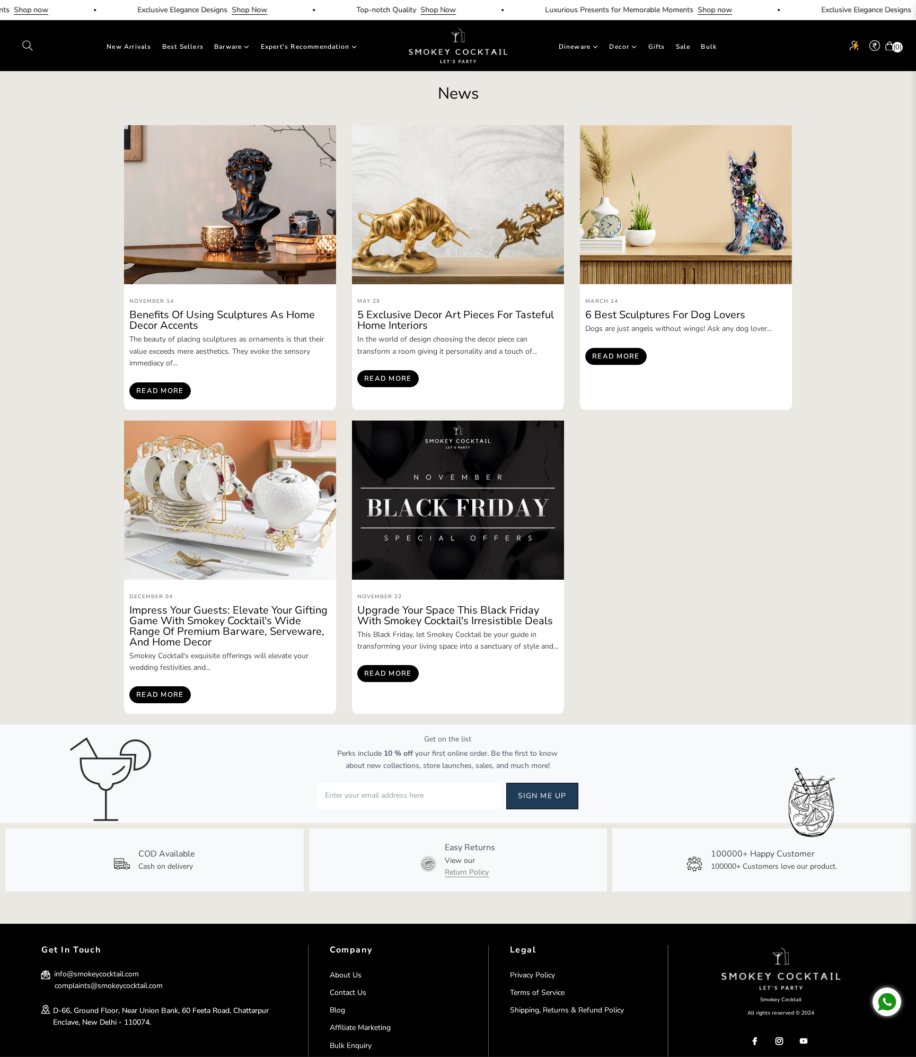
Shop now (685, 10)
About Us (346, 975)
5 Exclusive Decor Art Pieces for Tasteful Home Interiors (455, 320)
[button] (27, 45)
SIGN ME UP (542, 796)
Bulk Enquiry (351, 1046)
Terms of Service (537, 993)
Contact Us (348, 993)
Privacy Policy (532, 975)
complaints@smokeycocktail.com (109, 986)
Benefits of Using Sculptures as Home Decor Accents (222, 320)
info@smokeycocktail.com (95, 974)
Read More (160, 391)
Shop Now (220, 10)
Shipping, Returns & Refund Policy (567, 1010)
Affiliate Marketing (360, 1028)
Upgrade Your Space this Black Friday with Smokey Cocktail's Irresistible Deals (455, 615)
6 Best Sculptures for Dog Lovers (665, 315)
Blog (337, 1010)
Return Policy (467, 872)
